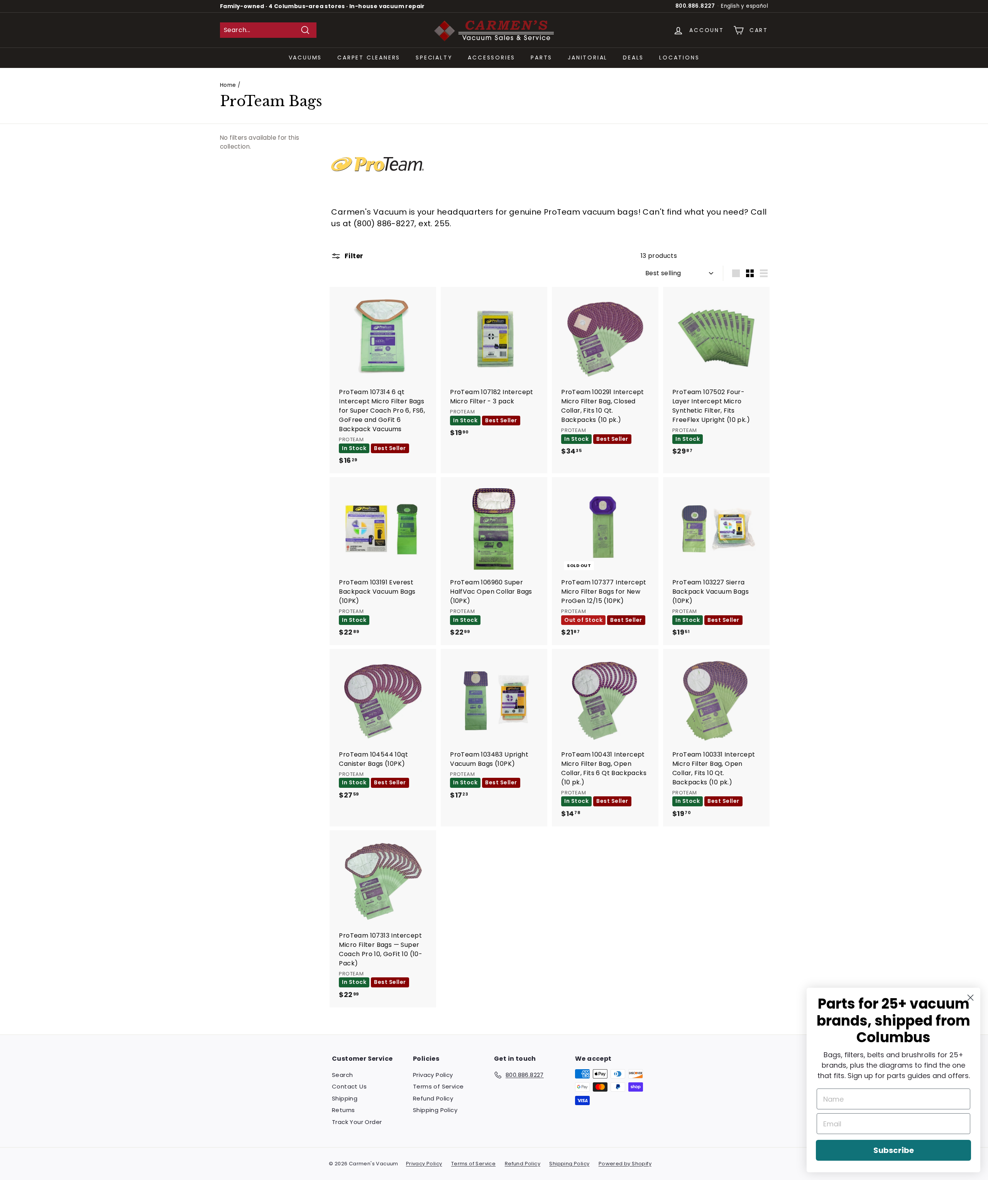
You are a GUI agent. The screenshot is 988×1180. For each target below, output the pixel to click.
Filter (353, 256)
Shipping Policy (435, 1110)
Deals (633, 57)
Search (342, 1075)
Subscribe (893, 1150)
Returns (343, 1110)
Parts (541, 57)
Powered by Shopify (625, 1163)
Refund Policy (433, 1098)
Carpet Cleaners (368, 57)
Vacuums (305, 57)
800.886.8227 (695, 6)
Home (228, 85)
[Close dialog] (970, 997)
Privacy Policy (433, 1075)
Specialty (434, 57)
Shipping (344, 1098)
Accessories (491, 57)
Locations (679, 57)
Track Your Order (357, 1122)
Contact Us (349, 1086)
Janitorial (587, 57)
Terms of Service (438, 1086)
